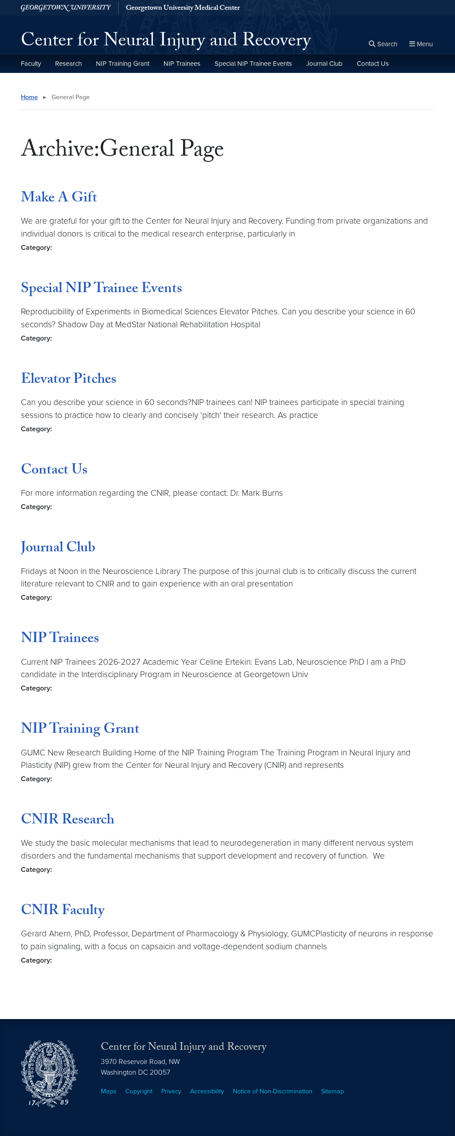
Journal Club (324, 64)
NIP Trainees (182, 64)
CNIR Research (67, 821)
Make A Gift (59, 199)
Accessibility (207, 1091)
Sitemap (332, 1091)
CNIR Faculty (62, 912)
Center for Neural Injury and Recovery (166, 43)
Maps (108, 1091)
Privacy (171, 1091)
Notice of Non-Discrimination (272, 1091)
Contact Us (373, 64)
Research (68, 64)
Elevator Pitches (68, 381)
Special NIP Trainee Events (253, 64)
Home (29, 97)
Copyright (138, 1091)
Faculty (31, 64)
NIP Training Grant (122, 64)
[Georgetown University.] (66, 7)
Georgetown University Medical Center (183, 9)
